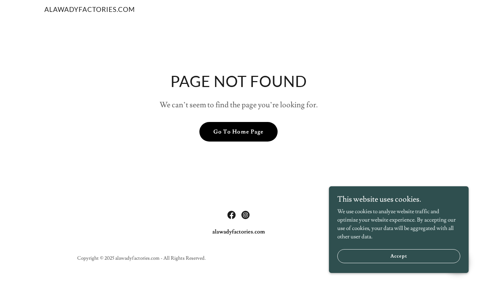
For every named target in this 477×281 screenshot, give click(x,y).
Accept (398, 256)
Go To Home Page (238, 131)
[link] (89, 10)
